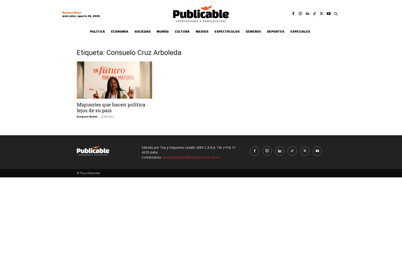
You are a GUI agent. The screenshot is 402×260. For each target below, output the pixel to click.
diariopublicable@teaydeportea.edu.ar (191, 157)
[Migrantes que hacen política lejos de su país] (114, 80)
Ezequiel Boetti (87, 116)
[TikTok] (314, 13)
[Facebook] (293, 13)
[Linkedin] (307, 13)
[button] (336, 14)
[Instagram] (300, 13)
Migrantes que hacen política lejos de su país (111, 107)
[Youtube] (328, 13)
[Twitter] (321, 13)
